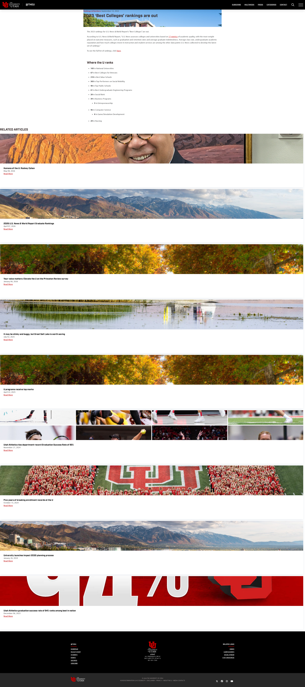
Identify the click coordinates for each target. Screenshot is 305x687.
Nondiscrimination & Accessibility (132, 680)
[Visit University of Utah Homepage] (11, 5)
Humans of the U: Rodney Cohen (19, 168)
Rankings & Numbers (92, 11)
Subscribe (236, 5)
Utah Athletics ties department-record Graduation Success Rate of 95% (39, 444)
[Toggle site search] (293, 5)
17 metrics (173, 36)
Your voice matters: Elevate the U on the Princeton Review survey (36, 278)
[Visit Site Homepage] (152, 652)
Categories (271, 5)
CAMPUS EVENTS (229, 652)
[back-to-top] (302, 682)
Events (73, 658)
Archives (74, 660)
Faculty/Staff (76, 652)
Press (260, 5)
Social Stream (229, 655)
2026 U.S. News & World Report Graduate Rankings (29, 223)
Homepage (74, 649)
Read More (8, 173)
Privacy (159, 680)
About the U (167, 680)
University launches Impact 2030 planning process (29, 555)
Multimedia (249, 5)
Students (74, 655)
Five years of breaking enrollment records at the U (28, 500)
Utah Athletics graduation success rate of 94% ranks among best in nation (40, 610)
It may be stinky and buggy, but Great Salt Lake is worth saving (34, 334)
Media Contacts (179, 680)
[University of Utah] (81, 679)
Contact (283, 5)
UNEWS (232, 649)
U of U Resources (228, 658)
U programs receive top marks (19, 389)
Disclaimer (151, 680)
